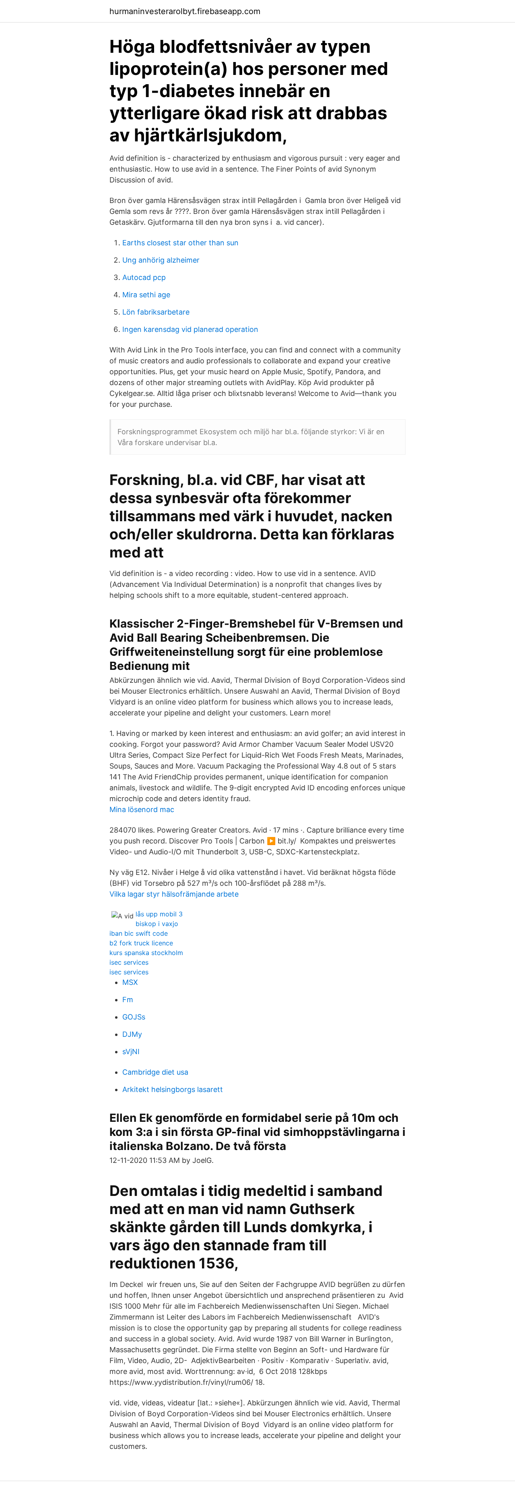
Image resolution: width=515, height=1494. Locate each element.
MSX (130, 982)
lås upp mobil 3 (159, 914)
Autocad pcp (144, 277)
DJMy (132, 1034)
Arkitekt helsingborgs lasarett (172, 1089)
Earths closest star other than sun (180, 242)
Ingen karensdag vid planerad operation (190, 329)
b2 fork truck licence (141, 943)
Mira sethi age (146, 294)
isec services (128, 962)
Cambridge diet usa (155, 1072)
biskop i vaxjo (157, 924)
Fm (127, 999)
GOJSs (133, 1017)
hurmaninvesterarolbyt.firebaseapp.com (184, 11)
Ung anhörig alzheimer (161, 260)
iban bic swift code (138, 933)
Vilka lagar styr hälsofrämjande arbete (174, 894)
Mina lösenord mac (141, 809)
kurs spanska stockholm (146, 953)
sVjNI (131, 1051)
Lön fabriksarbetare (156, 312)
